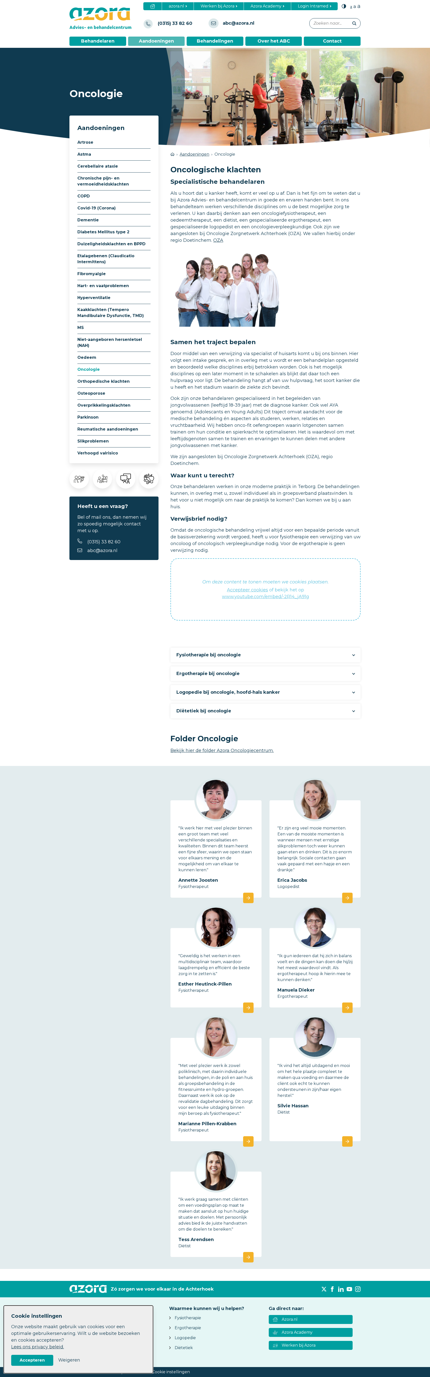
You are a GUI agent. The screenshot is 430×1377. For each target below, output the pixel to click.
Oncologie (88, 369)
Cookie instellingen (171, 1372)
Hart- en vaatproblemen (103, 285)
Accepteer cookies (247, 590)
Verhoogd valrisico (97, 453)
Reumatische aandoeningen (107, 429)
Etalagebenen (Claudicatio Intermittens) (105, 258)
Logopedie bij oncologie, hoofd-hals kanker (228, 692)
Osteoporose (91, 393)
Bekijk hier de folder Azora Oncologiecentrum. (222, 750)
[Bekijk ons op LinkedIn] (341, 1289)
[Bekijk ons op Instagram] (358, 1289)
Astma (84, 154)
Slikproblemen (93, 441)
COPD (83, 196)
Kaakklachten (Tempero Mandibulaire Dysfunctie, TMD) (110, 312)
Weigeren (69, 1360)
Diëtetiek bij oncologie (203, 711)
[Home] (152, 6)
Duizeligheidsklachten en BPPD (111, 244)
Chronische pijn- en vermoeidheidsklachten (103, 181)
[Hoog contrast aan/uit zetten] (344, 6)
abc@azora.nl (102, 550)
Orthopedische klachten (103, 381)
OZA (218, 240)
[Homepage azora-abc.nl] (104, 18)
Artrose (85, 142)
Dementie (88, 220)
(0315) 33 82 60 (103, 542)
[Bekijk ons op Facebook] (332, 1289)
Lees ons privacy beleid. (37, 1347)
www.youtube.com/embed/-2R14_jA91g (265, 596)
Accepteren (32, 1360)
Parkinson (88, 417)
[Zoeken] (354, 23)
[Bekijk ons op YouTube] (349, 1289)
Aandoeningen (194, 154)
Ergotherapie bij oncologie (208, 673)
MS (80, 327)
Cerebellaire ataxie (97, 166)
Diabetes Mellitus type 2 (103, 232)
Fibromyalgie (91, 273)
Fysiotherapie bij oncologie (208, 655)
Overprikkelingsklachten (103, 405)
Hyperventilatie (93, 297)
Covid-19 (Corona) (96, 208)
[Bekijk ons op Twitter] (324, 1289)
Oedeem (86, 357)
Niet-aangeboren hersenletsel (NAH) (109, 342)
